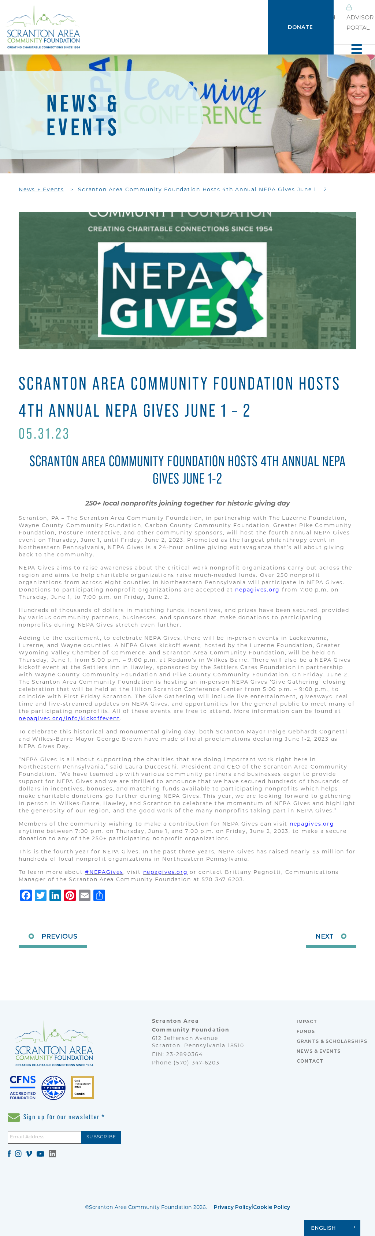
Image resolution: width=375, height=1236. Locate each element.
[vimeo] (29, 1154)
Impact (307, 1021)
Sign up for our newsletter (63, 1117)
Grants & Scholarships (332, 1041)
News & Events (319, 1051)
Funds (306, 1031)
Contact (310, 1061)
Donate (300, 27)
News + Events (41, 190)
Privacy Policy (233, 1207)
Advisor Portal (360, 23)
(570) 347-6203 (197, 1063)
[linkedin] (52, 1154)
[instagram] (18, 1154)
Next (324, 936)
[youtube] (40, 1154)
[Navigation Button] (356, 49)
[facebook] (9, 1154)
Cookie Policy (271, 1207)
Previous (59, 936)
